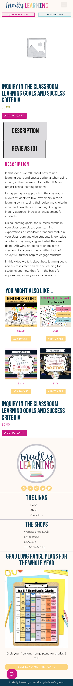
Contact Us (36, 515)
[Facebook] (24, 488)
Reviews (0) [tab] (24, 149)
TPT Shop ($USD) (34, 547)
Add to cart (14, 115)
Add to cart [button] (21, 338)
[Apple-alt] (42, 488)
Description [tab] (25, 131)
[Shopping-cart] (49, 488)
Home (33, 505)
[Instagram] (30, 488)
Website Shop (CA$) (36, 531)
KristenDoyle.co (54, 682)
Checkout (30, 541)
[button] (64, 4)
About (33, 510)
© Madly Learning (19, 682)
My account (31, 536)
